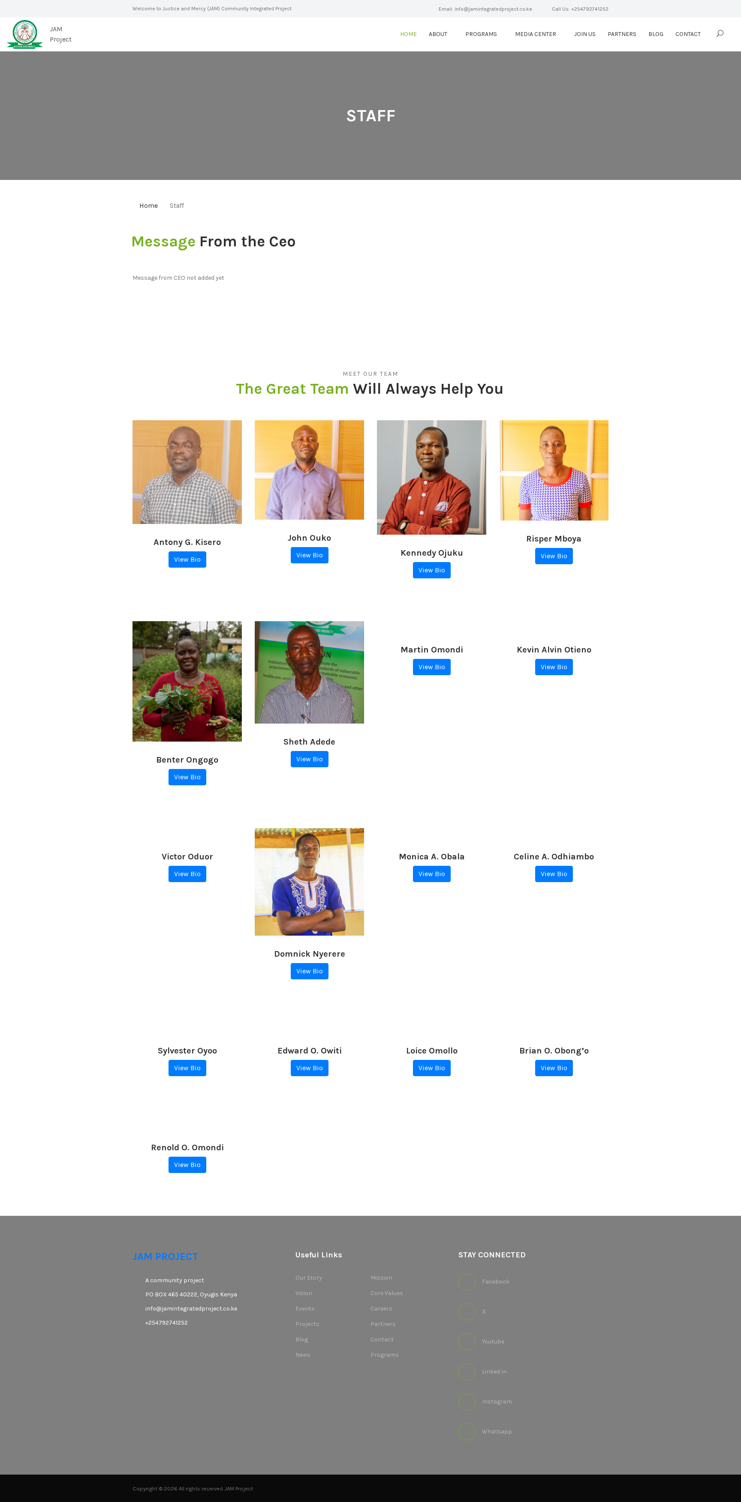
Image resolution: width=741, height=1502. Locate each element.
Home (408, 34)
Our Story (308, 1277)
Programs (481, 34)
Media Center (535, 34)
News (302, 1354)
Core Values (386, 1293)
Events (305, 1308)
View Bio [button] (187, 559)
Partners (622, 34)
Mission (381, 1277)
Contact (688, 34)
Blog (655, 34)
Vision (303, 1293)
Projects (307, 1324)
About (438, 34)
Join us (585, 34)
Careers (381, 1308)
